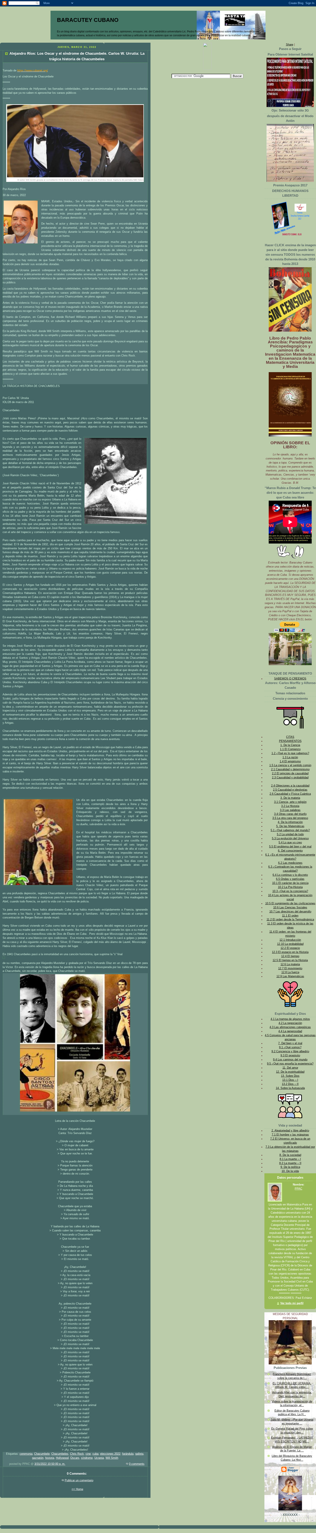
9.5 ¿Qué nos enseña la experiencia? (290, 1063)
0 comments (136, 1463)
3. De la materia (290, 797)
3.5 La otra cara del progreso (290, 818)
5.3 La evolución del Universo (290, 838)
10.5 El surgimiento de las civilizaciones (290, 903)
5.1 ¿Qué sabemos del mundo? (290, 830)
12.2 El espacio (290, 948)
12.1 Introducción (290, 939)
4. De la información (290, 822)
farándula (127, 1453)
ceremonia (26, 1453)
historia (49, 1457)
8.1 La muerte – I (290, 1159)
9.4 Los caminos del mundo (290, 1059)
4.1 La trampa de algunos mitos (290, 1019)
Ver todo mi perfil (292, 1303)
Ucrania (99, 1457)
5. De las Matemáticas (290, 826)
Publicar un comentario (79, 1480)
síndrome (87, 1457)
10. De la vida (290, 1171)
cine (88, 1453)
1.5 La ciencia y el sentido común (290, 765)
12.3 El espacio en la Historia (290, 952)
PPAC (298, 1188)
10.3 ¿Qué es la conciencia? (290, 891)
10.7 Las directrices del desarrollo (290, 911)
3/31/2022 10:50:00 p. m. (49, 1463)
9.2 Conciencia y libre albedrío (290, 1051)
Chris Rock (77, 1453)
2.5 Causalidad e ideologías (290, 789)
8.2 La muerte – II (290, 1163)
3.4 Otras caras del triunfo (290, 814)
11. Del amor (290, 1067)
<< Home (77, 1489)
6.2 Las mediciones (290, 862)
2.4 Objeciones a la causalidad (290, 785)
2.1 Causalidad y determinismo (290, 769)
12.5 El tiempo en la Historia (290, 960)
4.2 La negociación (290, 1023)
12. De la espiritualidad (290, 1071)
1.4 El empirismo (290, 761)
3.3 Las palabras (290, 810)
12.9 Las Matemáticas (290, 976)
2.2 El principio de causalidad (290, 773)
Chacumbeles (59, 1453)
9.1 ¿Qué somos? (290, 1047)
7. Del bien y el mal (290, 1043)
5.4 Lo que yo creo (290, 842)
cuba (95, 1453)
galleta (139, 1453)
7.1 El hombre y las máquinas (290, 1134)
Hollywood (62, 1457)
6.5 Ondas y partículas (290, 879)
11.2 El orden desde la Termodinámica (290, 919)
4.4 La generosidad (290, 1031)
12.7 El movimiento (290, 968)
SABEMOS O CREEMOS (290, 678)
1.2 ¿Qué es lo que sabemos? (290, 753)
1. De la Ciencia (290, 745)
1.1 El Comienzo (290, 749)
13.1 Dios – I (290, 1079)
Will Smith (112, 1457)
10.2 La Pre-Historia (290, 887)
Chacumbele (42, 1453)
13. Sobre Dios (290, 1075)
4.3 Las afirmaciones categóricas (290, 1027)
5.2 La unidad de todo (290, 834)
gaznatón (37, 1457)
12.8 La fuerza (290, 972)
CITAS (290, 737)
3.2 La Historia (290, 806)
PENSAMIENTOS (290, 741)
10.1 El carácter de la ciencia (290, 883)
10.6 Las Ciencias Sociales (290, 907)
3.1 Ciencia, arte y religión (290, 802)
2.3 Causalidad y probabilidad (290, 777)
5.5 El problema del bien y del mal (290, 846)
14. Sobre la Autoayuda (290, 1088)
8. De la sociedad (290, 1155)
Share (289, 44)
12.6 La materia (290, 964)
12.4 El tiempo (290, 956)
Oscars (74, 1457)
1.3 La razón (290, 757)
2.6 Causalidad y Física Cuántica (290, 793)
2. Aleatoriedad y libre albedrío (290, 1130)
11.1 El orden (290, 915)
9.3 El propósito (290, 1055)
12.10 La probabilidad (290, 943)
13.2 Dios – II (290, 1084)
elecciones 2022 (110, 1453)
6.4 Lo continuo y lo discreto (290, 874)
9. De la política (290, 1167)
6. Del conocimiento (290, 850)
